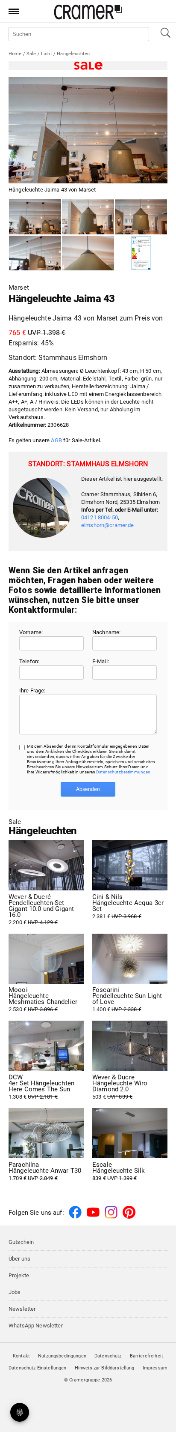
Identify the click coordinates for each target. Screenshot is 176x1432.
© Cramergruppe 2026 (88, 1380)
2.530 (43, 1000)
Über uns (19, 1258)
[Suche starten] (165, 34)
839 (118, 1171)
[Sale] (88, 65)
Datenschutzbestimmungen (123, 772)
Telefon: (29, 661)
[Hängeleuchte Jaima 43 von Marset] (35, 216)
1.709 (45, 1171)
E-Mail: (100, 661)
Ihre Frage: (32, 690)
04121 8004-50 (99, 517)
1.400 (127, 1000)
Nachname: (106, 632)
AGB (56, 440)
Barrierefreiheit (146, 1356)
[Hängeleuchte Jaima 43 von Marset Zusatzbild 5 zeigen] (140, 253)
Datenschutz (108, 1356)
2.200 (41, 910)
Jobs (15, 1292)
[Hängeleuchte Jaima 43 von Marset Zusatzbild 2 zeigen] (140, 216)
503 (119, 1087)
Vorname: (31, 632)
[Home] (88, 18)
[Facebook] (75, 1217)
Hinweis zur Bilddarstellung (105, 1368)
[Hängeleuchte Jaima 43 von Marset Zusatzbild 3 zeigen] (35, 253)
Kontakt (21, 1356)
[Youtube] (93, 1217)
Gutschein (21, 1242)
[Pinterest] (129, 1217)
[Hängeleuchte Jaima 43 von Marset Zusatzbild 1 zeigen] (88, 216)
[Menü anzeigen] (11, 11)
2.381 (128, 907)
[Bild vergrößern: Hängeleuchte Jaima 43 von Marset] (88, 130)
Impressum (155, 1368)
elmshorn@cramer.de (107, 525)
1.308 (41, 1087)
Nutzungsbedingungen (62, 1356)
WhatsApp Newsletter (36, 1325)
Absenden (88, 789)
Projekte (19, 1275)
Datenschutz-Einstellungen (38, 1368)
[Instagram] (111, 1217)
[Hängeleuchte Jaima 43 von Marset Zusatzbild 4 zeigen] (88, 253)
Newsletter (22, 1309)
